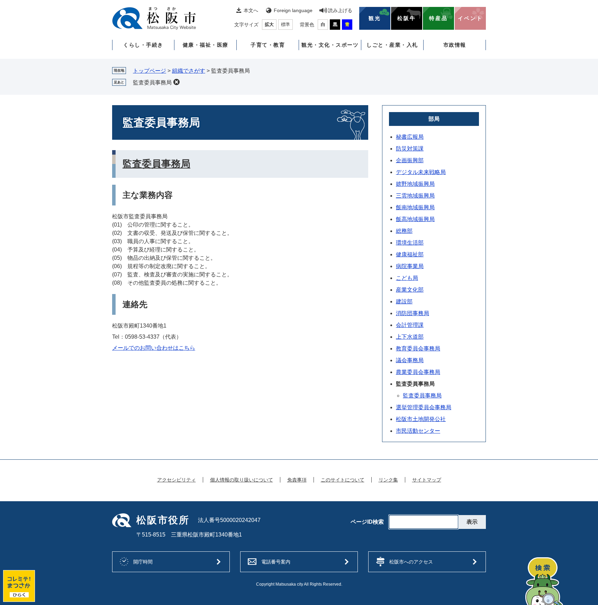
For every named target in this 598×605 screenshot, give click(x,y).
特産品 (438, 18)
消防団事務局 (412, 313)
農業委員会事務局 (418, 372)
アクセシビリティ (176, 479)
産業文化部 (410, 290)
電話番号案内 (275, 562)
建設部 (404, 301)
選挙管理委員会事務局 (423, 407)
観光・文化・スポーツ (330, 45)
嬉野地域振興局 (415, 184)
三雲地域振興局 (415, 196)
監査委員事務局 (152, 82)
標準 (285, 24)
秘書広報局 (410, 137)
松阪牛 (406, 18)
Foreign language (293, 10)
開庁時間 (143, 562)
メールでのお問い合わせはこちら (153, 348)
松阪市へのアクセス (411, 562)
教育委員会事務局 (418, 348)
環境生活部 (410, 243)
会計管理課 (410, 325)
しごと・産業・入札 (392, 45)
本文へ (251, 10)
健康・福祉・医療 (205, 45)
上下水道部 (410, 337)
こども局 (407, 278)
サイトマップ (426, 479)
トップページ (149, 71)
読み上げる (340, 10)
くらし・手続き (143, 45)
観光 (375, 18)
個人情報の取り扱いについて (241, 479)
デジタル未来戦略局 (421, 172)
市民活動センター (418, 431)
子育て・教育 (268, 45)
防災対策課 (410, 149)
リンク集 (388, 479)
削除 (176, 82)
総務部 (404, 231)
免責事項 (297, 479)
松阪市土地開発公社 (421, 419)
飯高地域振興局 (415, 219)
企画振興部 (410, 160)
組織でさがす (188, 71)
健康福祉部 (410, 254)
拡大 (269, 24)
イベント (470, 18)
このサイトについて (342, 479)
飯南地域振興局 (415, 207)
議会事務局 (410, 360)
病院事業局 (410, 266)
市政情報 (454, 45)
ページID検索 (367, 522)
